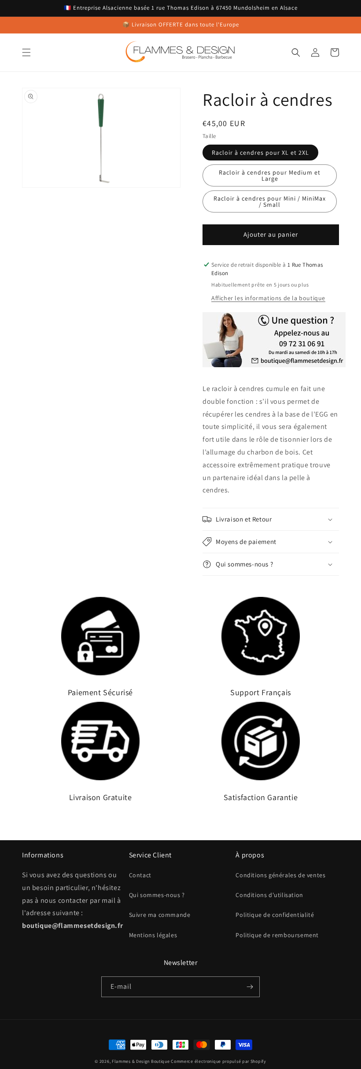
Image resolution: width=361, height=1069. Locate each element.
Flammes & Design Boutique (141, 1061)
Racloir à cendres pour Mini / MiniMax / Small (270, 201)
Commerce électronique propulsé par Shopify (218, 1061)
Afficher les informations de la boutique (268, 298)
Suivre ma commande (160, 915)
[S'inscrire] (249, 986)
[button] (26, 52)
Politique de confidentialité (275, 915)
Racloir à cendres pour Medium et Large (269, 175)
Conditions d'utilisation (269, 895)
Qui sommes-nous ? (157, 895)
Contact (140, 875)
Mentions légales (153, 935)
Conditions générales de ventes (280, 875)
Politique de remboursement (277, 935)
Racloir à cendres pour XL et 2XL (260, 152)
